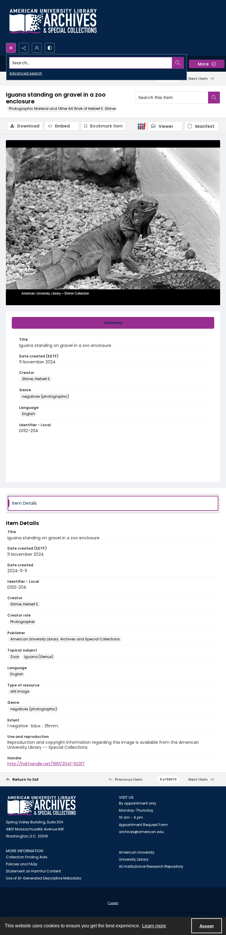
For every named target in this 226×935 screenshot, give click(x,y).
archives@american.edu (141, 831)
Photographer (22, 621)
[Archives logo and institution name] (53, 21)
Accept (207, 926)
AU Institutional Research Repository (151, 866)
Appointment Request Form (143, 824)
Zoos (14, 656)
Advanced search (25, 73)
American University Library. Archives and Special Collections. (65, 639)
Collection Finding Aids (26, 857)
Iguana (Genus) (38, 656)
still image (19, 691)
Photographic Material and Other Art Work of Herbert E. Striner (62, 108)
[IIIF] (141, 126)
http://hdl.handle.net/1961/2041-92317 (46, 764)
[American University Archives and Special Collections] (41, 806)
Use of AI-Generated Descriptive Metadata (43, 878)
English (28, 413)
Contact (113, 903)
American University (136, 852)
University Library (134, 859)
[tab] (113, 322)
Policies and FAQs (21, 864)
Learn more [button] (154, 925)
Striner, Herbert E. (36, 378)
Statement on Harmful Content (33, 871)
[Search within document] (214, 97)
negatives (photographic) (45, 396)
